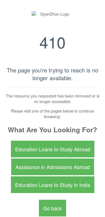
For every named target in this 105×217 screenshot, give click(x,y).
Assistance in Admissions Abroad (52, 166)
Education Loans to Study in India (52, 184)
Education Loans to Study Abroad (52, 149)
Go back (52, 208)
